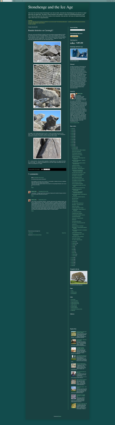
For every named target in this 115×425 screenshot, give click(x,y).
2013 (72, 259)
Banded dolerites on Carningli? (77, 225)
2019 (72, 139)
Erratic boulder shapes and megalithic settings (81, 332)
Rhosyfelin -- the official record (77, 204)
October (73, 241)
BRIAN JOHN (33, 191)
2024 (72, 131)
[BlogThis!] (45, 169)
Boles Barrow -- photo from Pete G (78, 168)
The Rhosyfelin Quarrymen (77, 153)
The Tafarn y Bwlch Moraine (77, 239)
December (74, 147)
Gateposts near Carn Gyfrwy (77, 154)
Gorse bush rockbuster (76, 238)
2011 (72, 262)
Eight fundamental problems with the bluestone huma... (78, 163)
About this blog (74, 292)
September (74, 243)
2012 (72, 260)
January (73, 255)
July (73, 246)
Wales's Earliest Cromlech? (82, 379)
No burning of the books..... (77, 221)
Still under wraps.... (75, 198)
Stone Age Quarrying (76, 156)
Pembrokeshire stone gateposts (78, 174)
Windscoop (74, 219)
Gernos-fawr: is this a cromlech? (78, 236)
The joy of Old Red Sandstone (77, 183)
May (73, 249)
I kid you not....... (75, 224)
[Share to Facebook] (48, 169)
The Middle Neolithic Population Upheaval (80, 348)
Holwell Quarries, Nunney (76, 182)
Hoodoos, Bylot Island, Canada (77, 207)
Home (72, 290)
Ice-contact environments (76, 211)
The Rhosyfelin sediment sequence (78, 196)
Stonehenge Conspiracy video (76, 309)
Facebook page (74, 306)
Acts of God (73, 299)
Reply (32, 187)
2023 (72, 133)
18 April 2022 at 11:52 (42, 199)
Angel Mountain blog (75, 302)
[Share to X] (46, 169)
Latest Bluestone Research (81, 355)
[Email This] (44, 169)
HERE (34, 24)
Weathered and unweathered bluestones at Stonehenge (77, 171)
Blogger (59, 416)
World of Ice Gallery (75, 206)
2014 (72, 257)
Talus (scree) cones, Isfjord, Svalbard (78, 150)
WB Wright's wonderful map (77, 167)
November (74, 148)
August (73, 244)
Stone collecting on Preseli (77, 177)
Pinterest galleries (74, 307)
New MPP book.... (75, 201)
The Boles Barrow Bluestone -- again (78, 172)
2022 (72, 134)
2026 (72, 128)
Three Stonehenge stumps (77, 232)
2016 (72, 144)
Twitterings (73, 310)
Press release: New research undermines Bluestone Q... (77, 192)
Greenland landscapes (76, 216)
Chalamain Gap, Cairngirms (77, 213)
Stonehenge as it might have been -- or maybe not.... (81, 395)
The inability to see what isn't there (78, 180)
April (73, 251)
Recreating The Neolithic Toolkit (78, 178)
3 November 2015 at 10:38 (43, 191)
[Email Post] (42, 169)
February (74, 254)
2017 (72, 142)
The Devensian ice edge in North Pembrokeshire (78, 235)
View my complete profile (74, 122)
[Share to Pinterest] (49, 169)
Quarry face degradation (76, 151)
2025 (72, 130)
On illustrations (74, 293)
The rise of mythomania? (81, 363)
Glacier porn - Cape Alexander (77, 218)
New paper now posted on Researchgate (77, 190)
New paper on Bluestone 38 (82, 403)
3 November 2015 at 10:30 (39, 177)
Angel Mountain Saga (75, 303)
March (73, 252)
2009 (72, 265)
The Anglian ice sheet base (77, 175)
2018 (72, 141)
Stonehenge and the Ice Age (50, 6)
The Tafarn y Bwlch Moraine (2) (77, 203)
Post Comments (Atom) (37, 234)
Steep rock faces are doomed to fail (78, 187)
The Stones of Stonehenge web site (78, 222)
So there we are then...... (76, 165)
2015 (72, 145)
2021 (72, 136)
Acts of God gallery (74, 300)
